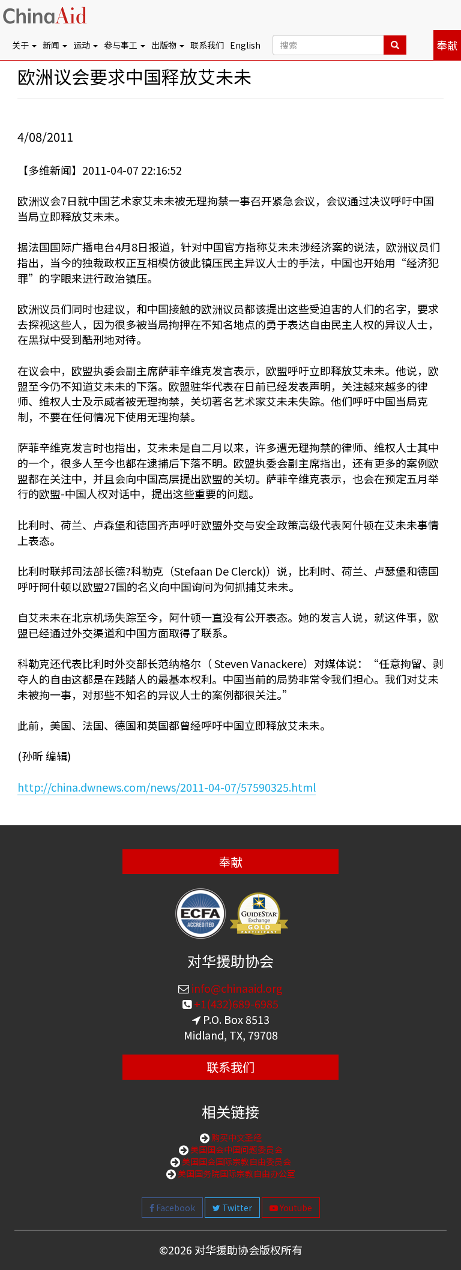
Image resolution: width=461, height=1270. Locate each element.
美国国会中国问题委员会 (235, 1149)
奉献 (447, 45)
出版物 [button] (164, 45)
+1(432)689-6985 (235, 1003)
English (245, 45)
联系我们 (207, 45)
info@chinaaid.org (236, 988)
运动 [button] (82, 45)
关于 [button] (21, 45)
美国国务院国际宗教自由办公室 (235, 1173)
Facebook (174, 1208)
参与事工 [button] (121, 45)
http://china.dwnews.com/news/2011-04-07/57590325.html (166, 787)
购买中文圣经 (235, 1137)
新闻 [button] (52, 45)
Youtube (295, 1208)
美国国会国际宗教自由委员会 (235, 1161)
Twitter (236, 1208)
